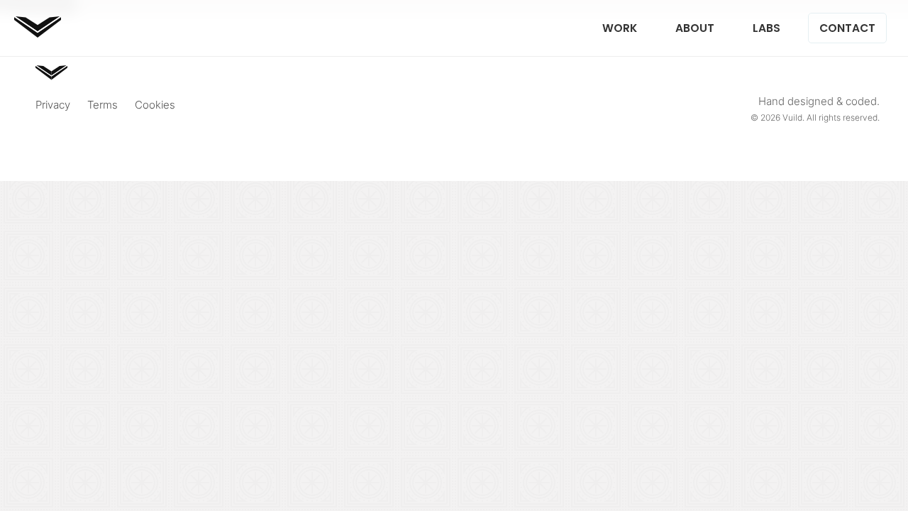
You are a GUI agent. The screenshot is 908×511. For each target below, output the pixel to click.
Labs (766, 28)
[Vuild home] (37, 33)
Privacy (52, 104)
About (694, 28)
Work (619, 28)
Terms (102, 104)
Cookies (155, 104)
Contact (847, 28)
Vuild (792, 117)
